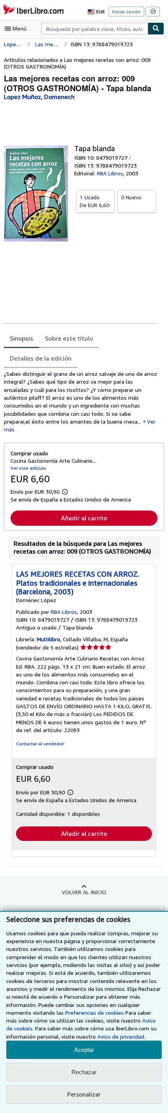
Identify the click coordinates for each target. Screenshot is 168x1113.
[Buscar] (156, 28)
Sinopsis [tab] (21, 338)
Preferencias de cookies (94, 1012)
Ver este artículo (28, 468)
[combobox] (94, 28)
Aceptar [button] (84, 1049)
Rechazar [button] (84, 1072)
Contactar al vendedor (40, 744)
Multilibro (48, 639)
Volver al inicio (84, 892)
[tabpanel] (81, 401)
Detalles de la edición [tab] (40, 358)
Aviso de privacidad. (121, 1036)
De (94, 201)
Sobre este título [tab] (69, 338)
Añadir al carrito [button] (84, 518)
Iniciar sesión (126, 11)
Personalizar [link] (84, 1094)
